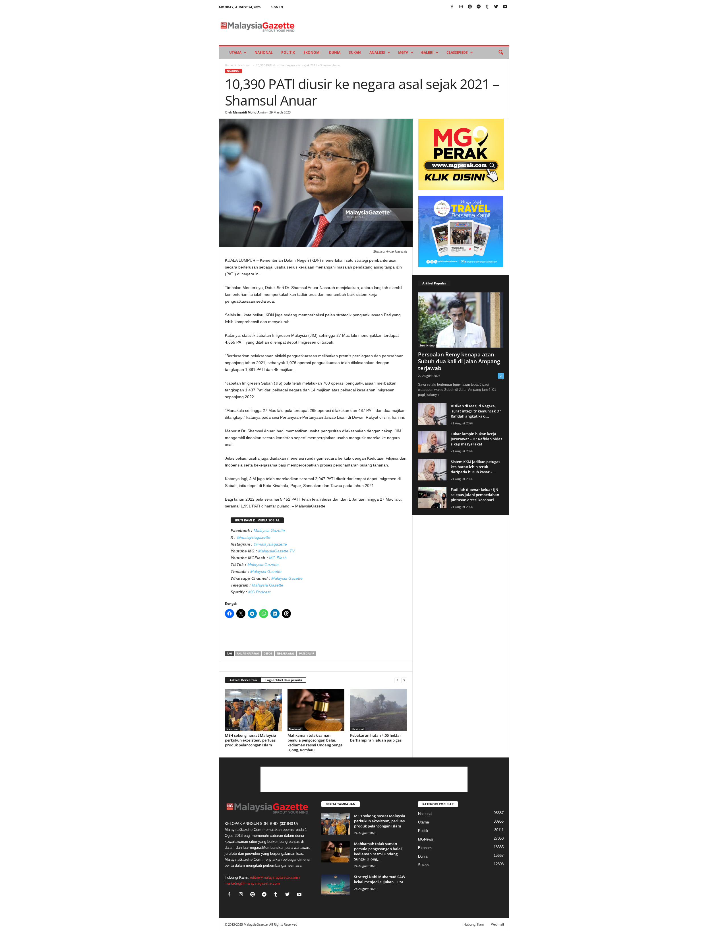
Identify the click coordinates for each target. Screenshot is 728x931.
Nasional (264, 52)
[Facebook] (452, 7)
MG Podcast (259, 592)
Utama (235, 52)
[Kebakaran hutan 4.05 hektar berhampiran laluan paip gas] (378, 710)
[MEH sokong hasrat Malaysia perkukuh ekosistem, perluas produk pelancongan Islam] (253, 710)
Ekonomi (311, 52)
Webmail (497, 924)
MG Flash (278, 558)
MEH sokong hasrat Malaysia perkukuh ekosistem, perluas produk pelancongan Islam (250, 740)
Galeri (427, 52)
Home (229, 65)
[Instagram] (461, 7)
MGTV (403, 52)
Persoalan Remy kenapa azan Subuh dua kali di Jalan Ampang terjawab (459, 361)
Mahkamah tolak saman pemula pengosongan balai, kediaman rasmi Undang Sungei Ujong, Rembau (316, 742)
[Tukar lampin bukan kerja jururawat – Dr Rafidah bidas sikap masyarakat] (432, 442)
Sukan (355, 52)
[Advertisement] (315, 636)
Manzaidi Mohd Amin (249, 112)
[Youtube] (505, 7)
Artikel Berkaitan (243, 680)
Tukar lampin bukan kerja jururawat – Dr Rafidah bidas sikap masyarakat (476, 439)
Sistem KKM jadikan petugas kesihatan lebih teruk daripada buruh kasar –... (475, 466)
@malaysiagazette (253, 537)
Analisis (377, 52)
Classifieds (457, 52)
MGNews (425, 839)
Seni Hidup (427, 345)
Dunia (334, 52)
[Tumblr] (487, 7)
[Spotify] (469, 7)
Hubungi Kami (474, 924)
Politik (288, 52)
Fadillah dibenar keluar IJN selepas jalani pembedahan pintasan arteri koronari (475, 494)
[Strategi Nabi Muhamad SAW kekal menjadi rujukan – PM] (335, 884)
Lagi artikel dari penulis (283, 680)
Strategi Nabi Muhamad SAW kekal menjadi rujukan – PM (379, 879)
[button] (501, 52)
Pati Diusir (306, 653)
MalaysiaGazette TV (276, 551)
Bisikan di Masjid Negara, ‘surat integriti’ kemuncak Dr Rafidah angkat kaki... (476, 411)
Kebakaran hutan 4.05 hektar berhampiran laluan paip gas (376, 738)
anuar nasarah (248, 653)
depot (268, 653)
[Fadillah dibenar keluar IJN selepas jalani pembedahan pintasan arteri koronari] (432, 497)
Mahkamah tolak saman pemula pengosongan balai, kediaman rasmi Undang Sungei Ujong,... (378, 851)
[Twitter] (496, 7)
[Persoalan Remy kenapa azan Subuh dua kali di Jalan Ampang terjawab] (461, 320)
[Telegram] (478, 7)
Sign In (277, 7)
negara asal (285, 653)
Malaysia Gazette (269, 530)
